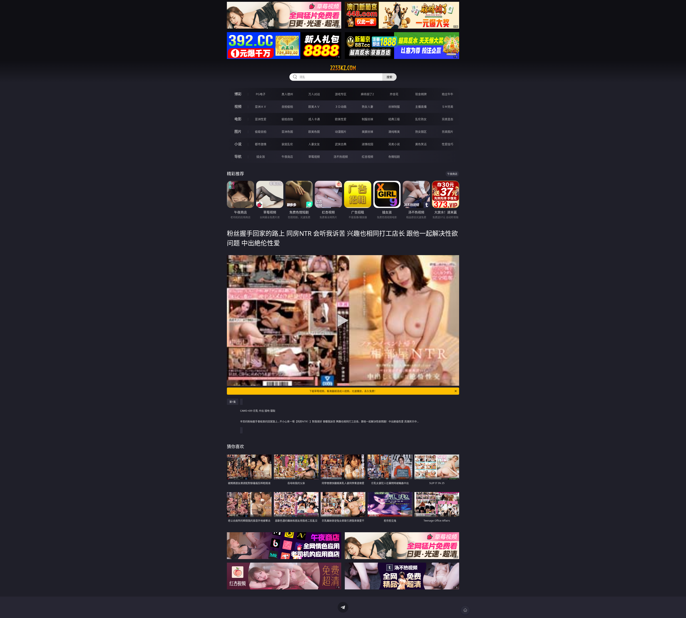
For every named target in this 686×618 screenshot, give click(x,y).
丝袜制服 (394, 107)
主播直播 (421, 107)
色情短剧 (394, 157)
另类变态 (447, 119)
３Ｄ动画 (340, 107)
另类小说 (394, 144)
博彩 (238, 94)
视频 (238, 106)
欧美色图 (314, 132)
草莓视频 (314, 157)
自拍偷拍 (287, 107)
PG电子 (260, 94)
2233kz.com (343, 67)
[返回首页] (465, 610)
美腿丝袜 (367, 132)
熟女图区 (421, 132)
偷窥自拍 (260, 132)
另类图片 (447, 132)
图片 (238, 131)
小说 (238, 144)
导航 (238, 156)
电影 (238, 119)
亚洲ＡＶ (260, 107)
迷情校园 (367, 144)
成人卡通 (314, 119)
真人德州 (287, 94)
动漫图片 (340, 132)
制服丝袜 (367, 119)
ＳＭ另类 (447, 107)
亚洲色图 (287, 132)
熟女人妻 (367, 107)
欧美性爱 (340, 119)
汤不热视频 (341, 157)
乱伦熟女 (421, 119)
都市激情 (260, 144)
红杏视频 (367, 157)
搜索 (389, 77)
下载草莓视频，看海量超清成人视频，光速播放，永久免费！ (343, 391)
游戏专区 (340, 94)
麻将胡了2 (367, 94)
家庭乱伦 (287, 144)
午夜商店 (287, 157)
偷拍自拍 (287, 119)
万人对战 (314, 94)
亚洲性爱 (260, 119)
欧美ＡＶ (314, 107)
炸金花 (394, 94)
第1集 (232, 401)
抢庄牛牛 (447, 94)
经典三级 (394, 119)
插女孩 (260, 157)
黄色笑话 (421, 144)
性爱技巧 (447, 144)
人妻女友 (314, 144)
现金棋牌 (421, 94)
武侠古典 (340, 144)
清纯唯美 (394, 132)
